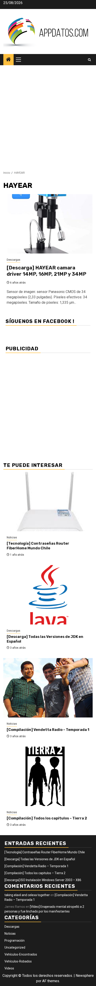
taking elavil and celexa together (27, 895)
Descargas (13, 259)
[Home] (8, 60)
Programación (14, 940)
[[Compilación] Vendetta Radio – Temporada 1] (48, 687)
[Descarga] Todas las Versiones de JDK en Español (39, 859)
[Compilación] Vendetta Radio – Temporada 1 (48, 730)
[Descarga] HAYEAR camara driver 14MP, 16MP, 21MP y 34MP (46, 271)
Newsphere (85, 975)
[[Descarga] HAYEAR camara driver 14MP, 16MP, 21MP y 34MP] (48, 224)
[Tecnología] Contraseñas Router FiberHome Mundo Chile (38, 545)
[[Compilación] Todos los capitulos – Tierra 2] (48, 776)
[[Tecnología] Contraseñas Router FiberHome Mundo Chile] (48, 501)
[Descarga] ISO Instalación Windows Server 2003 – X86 (42, 880)
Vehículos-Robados (18, 961)
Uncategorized (14, 947)
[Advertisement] (48, 115)
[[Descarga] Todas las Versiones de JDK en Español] (48, 594)
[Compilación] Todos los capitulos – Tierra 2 (47, 818)
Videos (9, 968)
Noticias (12, 537)
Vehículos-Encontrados (20, 954)
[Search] (89, 59)
